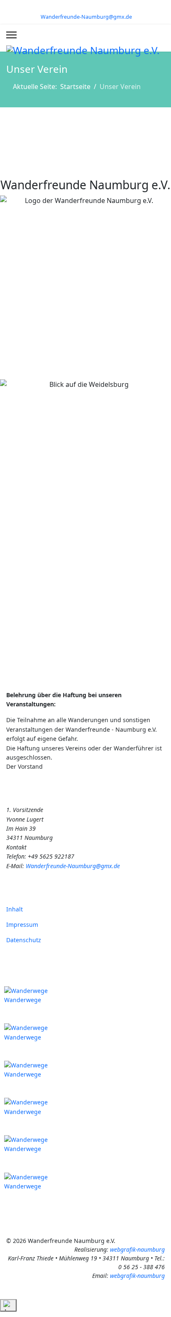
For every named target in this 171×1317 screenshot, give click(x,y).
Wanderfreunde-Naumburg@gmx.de (86, 16)
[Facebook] (79, 8)
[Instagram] (92, 8)
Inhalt (14, 909)
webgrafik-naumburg (137, 1249)
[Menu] (11, 35)
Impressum (22, 924)
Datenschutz (23, 940)
